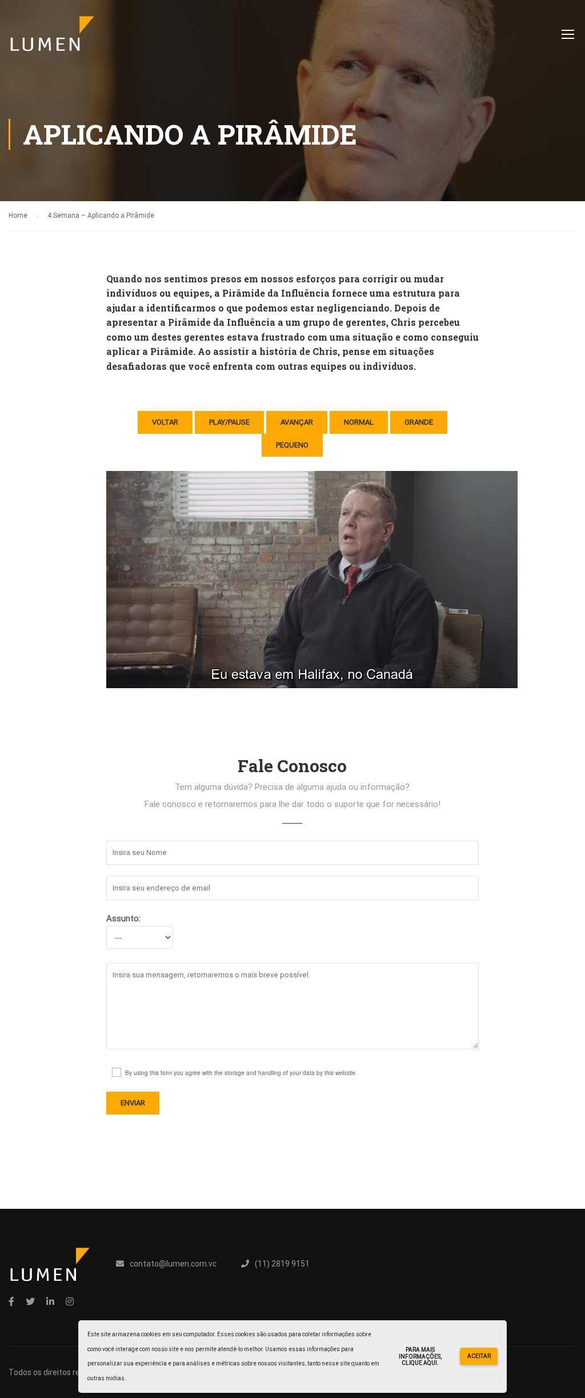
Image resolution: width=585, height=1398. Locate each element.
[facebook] (11, 1301)
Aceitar (479, 1356)
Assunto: (123, 918)
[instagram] (70, 1301)
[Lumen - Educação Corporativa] (52, 39)
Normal (359, 422)
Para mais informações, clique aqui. (420, 1356)
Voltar (165, 422)
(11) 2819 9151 (282, 1263)
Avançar (297, 422)
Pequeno (292, 445)
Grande (418, 422)
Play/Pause (229, 422)
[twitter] (30, 1301)
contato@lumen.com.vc (173, 1263)
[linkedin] (50, 1301)
